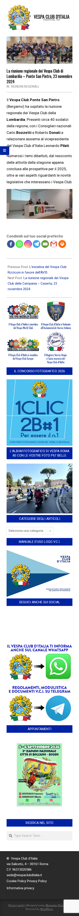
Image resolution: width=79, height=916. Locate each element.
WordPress (46, 909)
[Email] (45, 244)
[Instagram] (28, 244)
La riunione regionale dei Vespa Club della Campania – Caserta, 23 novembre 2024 (38, 283)
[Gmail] (53, 244)
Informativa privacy (20, 888)
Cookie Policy (16, 881)
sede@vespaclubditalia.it (24, 875)
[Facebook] (11, 244)
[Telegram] (36, 244)
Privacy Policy (37, 881)
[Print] (62, 244)
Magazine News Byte (57, 905)
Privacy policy (17, 905)
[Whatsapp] (19, 244)
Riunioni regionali (25, 86)
